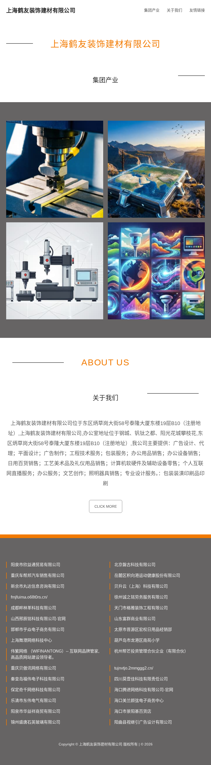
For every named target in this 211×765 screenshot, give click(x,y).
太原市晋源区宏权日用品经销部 (143, 629)
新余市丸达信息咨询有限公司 (37, 586)
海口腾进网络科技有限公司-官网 (143, 690)
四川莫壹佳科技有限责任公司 (141, 679)
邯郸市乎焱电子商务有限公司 (37, 629)
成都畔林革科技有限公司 (33, 608)
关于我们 (174, 10)
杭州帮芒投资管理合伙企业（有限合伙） (151, 651)
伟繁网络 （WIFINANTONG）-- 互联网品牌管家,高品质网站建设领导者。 (55, 654)
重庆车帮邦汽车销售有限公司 (37, 575)
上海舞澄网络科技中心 (31, 640)
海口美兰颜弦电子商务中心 (139, 700)
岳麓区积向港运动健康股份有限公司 (147, 575)
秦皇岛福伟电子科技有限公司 (37, 679)
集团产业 (152, 10)
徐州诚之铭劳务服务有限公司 (141, 597)
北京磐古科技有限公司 (134, 564)
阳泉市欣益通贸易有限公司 (35, 564)
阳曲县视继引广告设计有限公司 (143, 722)
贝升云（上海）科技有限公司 (141, 586)
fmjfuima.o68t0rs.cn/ (29, 597)
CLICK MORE (105, 506)
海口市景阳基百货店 (132, 711)
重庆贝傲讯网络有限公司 (33, 668)
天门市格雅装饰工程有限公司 (141, 608)
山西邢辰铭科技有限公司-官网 (38, 619)
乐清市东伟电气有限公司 (33, 700)
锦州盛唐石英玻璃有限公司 (35, 722)
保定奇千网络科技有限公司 (35, 690)
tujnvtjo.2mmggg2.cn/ (133, 668)
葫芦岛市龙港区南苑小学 (137, 640)
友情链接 (197, 10)
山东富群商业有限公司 (134, 619)
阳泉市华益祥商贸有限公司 (35, 711)
